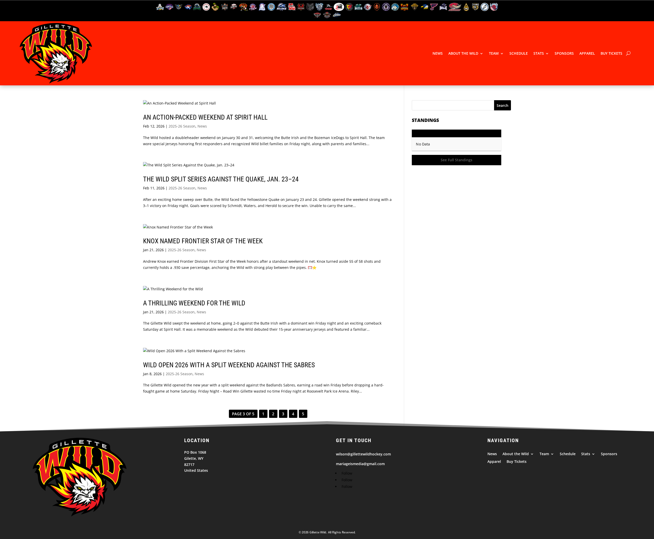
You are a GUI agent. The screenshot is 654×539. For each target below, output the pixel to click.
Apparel (587, 53)
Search (502, 105)
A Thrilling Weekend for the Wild (194, 303)
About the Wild (463, 53)
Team (494, 53)
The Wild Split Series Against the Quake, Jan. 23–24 (221, 179)
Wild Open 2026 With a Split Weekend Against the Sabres (229, 365)
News (438, 53)
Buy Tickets (611, 53)
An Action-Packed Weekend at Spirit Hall (205, 117)
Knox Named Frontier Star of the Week (203, 241)
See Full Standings (456, 159)
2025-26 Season (182, 126)
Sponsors (564, 53)
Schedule (518, 53)
